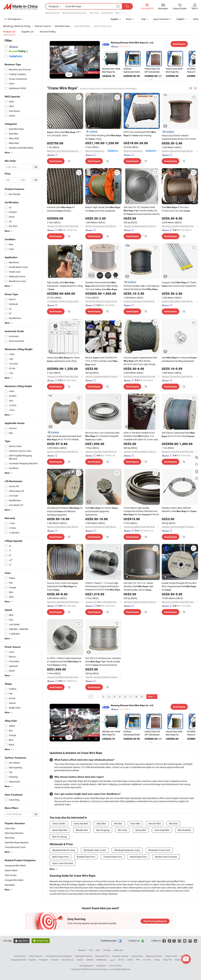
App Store (21, 940)
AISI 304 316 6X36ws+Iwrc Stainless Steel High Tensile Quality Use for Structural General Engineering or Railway (103, 662)
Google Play (40, 940)
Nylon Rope (94, 13)
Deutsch (90, 959)
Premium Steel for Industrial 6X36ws (61, 209)
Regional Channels (154, 956)
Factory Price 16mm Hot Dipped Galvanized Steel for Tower (62, 586)
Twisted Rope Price (112, 856)
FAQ (91, 950)
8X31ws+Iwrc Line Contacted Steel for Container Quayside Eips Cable (102, 436)
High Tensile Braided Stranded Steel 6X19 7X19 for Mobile (64, 438)
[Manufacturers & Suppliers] (20, 6)
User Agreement (86, 965)
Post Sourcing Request (155, 921)
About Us (82, 950)
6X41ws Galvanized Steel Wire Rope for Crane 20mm (153, 70)
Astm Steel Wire (161, 830)
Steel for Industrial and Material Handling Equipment (179, 359)
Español (32, 959)
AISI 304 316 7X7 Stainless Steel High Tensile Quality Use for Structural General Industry (142, 210)
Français (54, 959)
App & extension (161, 19)
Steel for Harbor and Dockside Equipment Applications (101, 511)
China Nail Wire (81, 823)
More (52, 869)
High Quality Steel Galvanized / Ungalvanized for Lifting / (65, 286)
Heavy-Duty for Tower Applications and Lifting (63, 359)
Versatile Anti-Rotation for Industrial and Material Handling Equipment (65, 511)
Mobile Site (118, 950)
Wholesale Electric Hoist (63, 850)
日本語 (130, 959)
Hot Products (19, 956)
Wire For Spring (59, 836)
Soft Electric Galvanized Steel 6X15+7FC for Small (178, 434)
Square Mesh (11, 870)
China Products (35, 956)
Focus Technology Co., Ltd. (102, 969)
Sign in (194, 8)
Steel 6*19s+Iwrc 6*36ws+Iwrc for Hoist (176, 209)
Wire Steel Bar (184, 830)
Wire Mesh (10, 884)
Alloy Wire (101, 823)
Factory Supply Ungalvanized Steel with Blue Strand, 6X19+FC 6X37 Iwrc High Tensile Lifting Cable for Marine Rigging (140, 361)
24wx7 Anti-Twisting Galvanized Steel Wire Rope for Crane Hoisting (131, 70)
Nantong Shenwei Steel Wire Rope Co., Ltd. (132, 42)
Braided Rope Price (86, 856)
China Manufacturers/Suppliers (58, 956)
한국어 (121, 959)
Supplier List (27, 31)
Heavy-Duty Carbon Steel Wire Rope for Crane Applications (174, 70)
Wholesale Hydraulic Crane (127, 850)
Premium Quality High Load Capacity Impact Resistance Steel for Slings (141, 287)
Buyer (129, 19)
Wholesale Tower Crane (94, 850)
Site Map (107, 950)
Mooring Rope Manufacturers (74, 13)
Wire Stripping (103, 830)
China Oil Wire (58, 823)
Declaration (101, 965)
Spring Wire (140, 830)
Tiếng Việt (167, 959)
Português (43, 959)
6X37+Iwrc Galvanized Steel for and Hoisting (140, 133)
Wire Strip (122, 830)
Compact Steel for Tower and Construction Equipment (179, 284)
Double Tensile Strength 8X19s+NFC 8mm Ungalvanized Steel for (179, 586)
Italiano (80, 959)
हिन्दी (138, 959)
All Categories (14, 19)
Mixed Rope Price (138, 856)
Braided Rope (107, 13)
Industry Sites (137, 956)
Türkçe (157, 959)
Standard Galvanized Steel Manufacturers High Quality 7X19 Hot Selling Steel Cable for (101, 286)
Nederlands (101, 959)
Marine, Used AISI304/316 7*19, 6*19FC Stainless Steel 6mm (101, 361)
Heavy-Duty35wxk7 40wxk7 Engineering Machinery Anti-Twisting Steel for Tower (179, 137)
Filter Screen (11, 875)
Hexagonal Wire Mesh (15, 865)
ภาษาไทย (147, 959)
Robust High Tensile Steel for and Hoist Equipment (102, 209)
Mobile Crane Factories (166, 856)
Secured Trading (47, 31)
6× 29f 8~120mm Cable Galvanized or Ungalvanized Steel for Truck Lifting (64, 661)
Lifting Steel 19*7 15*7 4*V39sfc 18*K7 (64, 134)
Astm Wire (135, 823)
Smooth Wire (154, 823)
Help (143, 19)
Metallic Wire (82, 830)
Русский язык (67, 959)
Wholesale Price (102, 956)
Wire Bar (118, 823)
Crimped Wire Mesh (14, 880)
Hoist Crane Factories (62, 863)
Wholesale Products (83, 956)
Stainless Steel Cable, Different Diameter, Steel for (179, 509)
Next (150, 696)
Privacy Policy (115, 965)
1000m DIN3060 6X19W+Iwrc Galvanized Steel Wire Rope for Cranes (110, 70)
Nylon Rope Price (60, 856)
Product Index (171, 956)
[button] (104, 57)
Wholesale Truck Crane (159, 850)
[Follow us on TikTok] (169, 940)
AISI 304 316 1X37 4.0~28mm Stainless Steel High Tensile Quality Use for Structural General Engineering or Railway (140, 587)
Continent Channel (120, 956)
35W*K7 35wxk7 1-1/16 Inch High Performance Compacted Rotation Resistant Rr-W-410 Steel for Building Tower (102, 586)
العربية (112, 959)
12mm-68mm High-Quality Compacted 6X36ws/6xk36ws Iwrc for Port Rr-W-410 (141, 511)
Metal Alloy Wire (60, 830)
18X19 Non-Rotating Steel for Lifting (103, 137)
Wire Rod (173, 823)
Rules (195, 19)
